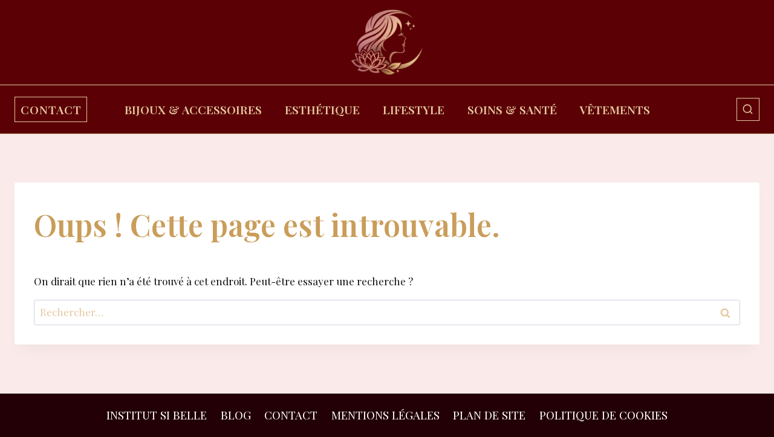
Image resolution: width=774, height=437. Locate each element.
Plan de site (489, 414)
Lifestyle (413, 109)
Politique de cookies (603, 414)
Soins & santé (512, 109)
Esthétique (322, 109)
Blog (236, 414)
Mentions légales (385, 414)
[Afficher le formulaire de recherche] (748, 109)
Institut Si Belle (156, 414)
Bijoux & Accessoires (193, 109)
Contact (290, 414)
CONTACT (51, 109)
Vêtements (615, 109)
